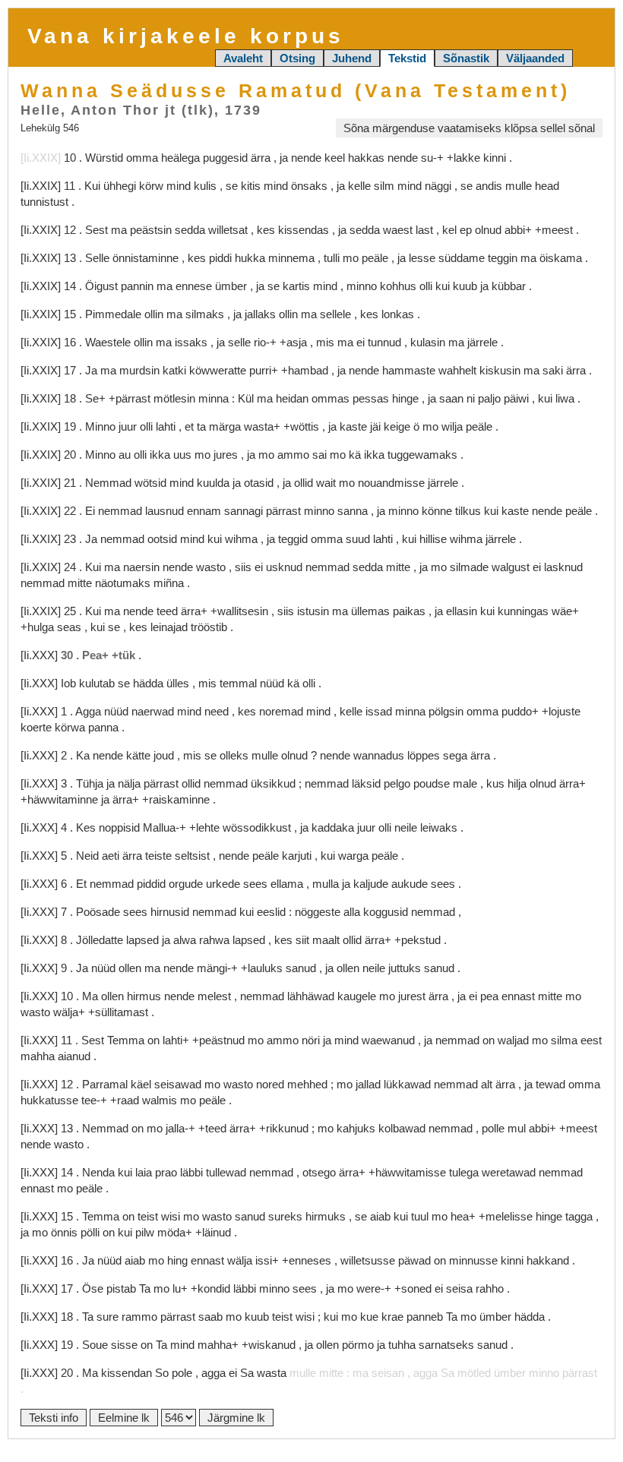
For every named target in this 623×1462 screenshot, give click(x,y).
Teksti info (53, 1417)
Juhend (352, 58)
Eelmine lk (124, 1417)
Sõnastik (466, 58)
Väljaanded (535, 58)
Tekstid (407, 58)
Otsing (297, 58)
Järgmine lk (236, 1417)
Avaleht (243, 58)
